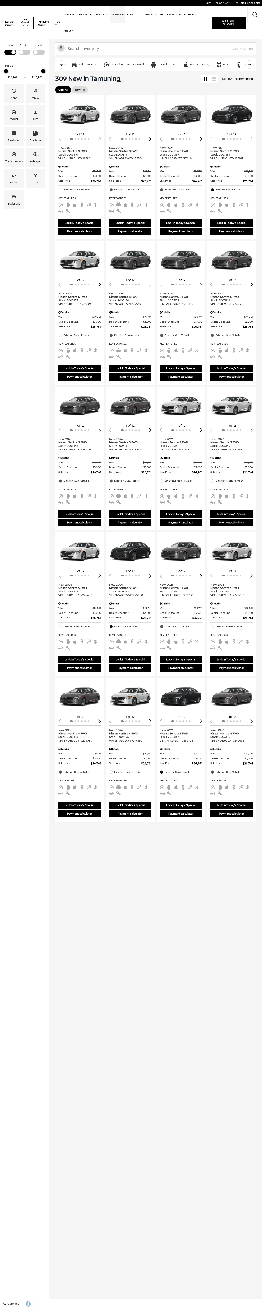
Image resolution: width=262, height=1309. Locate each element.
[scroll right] (249, 64)
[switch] (10, 49)
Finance (189, 14)
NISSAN (116, 14)
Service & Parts (169, 14)
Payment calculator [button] (79, 231)
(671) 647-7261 (221, 3)
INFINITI (131, 14)
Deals (80, 14)
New (10, 45)
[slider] (6, 71)
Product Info (98, 14)
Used (39, 45)
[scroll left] (62, 64)
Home (67, 14)
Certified (24, 45)
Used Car (148, 14)
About (67, 30)
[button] (255, 15)
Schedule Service (228, 23)
